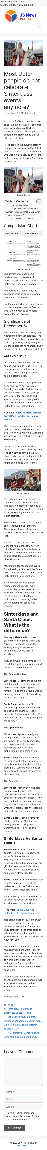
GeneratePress (24, 1145)
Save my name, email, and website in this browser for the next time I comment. (23, 1116)
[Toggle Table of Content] (37, 201)
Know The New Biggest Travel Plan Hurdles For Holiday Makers (22, 416)
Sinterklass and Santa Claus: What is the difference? (23, 213)
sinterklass (26, 1009)
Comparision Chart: (21, 205)
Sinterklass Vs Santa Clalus (22, 218)
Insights (11, 1004)
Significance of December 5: (25, 208)
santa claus (13, 1009)
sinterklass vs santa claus (17, 1012)
